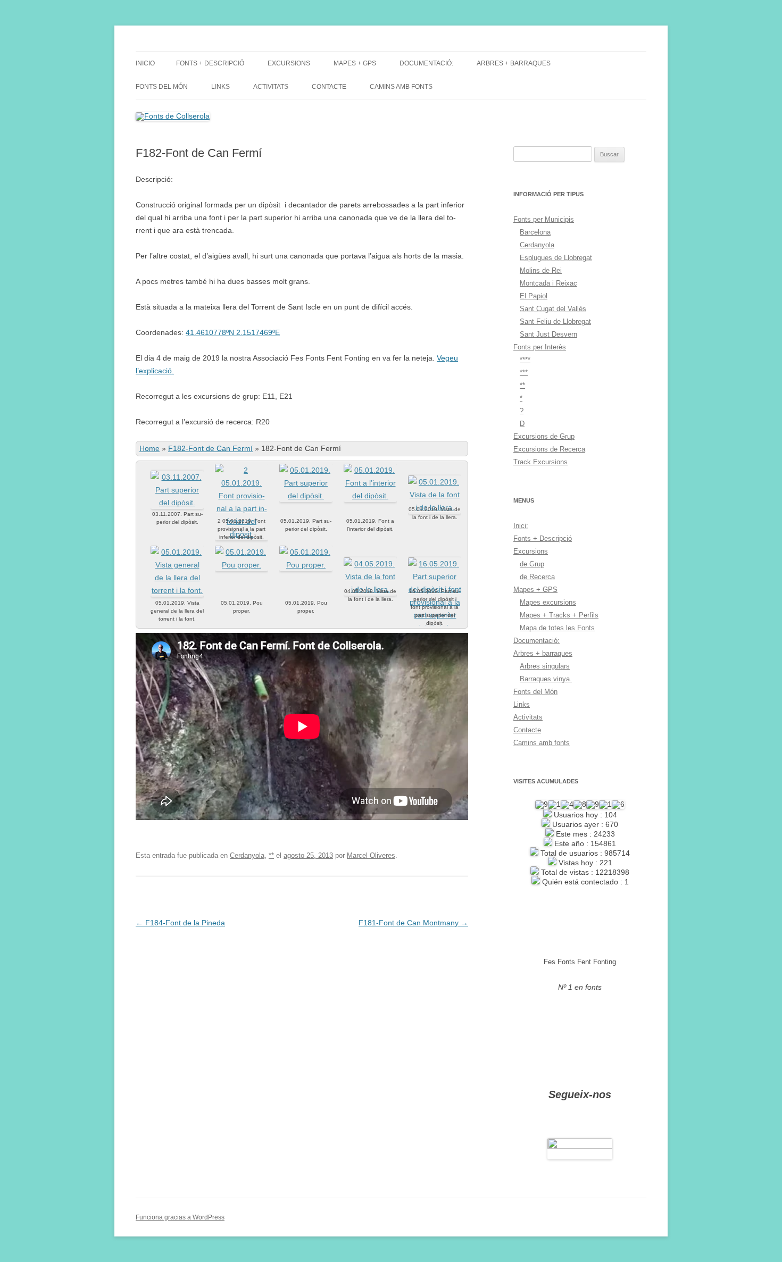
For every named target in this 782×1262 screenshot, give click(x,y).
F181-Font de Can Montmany (413, 922)
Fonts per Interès (539, 347)
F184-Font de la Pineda (180, 922)
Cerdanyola (247, 855)
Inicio (145, 63)
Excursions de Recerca (549, 449)
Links (220, 86)
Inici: (520, 526)
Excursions (289, 63)
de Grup (532, 564)
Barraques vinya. (546, 679)
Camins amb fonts (401, 86)
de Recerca (537, 577)
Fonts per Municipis (543, 219)
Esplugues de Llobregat (556, 258)
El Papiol (533, 296)
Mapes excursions (548, 602)
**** (525, 360)
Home (149, 448)
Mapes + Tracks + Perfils (559, 615)
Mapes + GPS (355, 63)
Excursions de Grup (544, 436)
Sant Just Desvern (548, 334)
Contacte (329, 86)
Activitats (270, 86)
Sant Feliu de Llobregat (555, 321)
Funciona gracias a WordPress (180, 1217)
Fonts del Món (162, 86)
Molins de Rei (541, 270)
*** (524, 373)
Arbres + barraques (514, 63)
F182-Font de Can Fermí (210, 448)
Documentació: (426, 63)
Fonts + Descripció (210, 63)
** (271, 855)
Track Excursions (540, 462)
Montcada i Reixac (548, 283)
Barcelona (535, 232)
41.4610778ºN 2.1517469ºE (233, 332)
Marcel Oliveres (371, 855)
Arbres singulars (545, 666)
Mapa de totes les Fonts (557, 628)
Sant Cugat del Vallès (553, 309)
